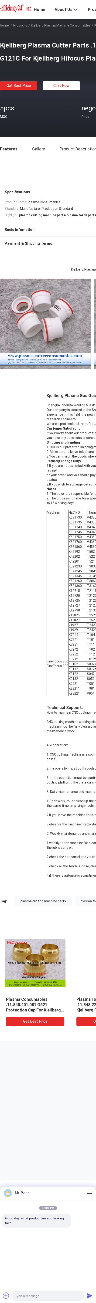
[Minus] (89, 1193)
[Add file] (6, 1295)
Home (4, 25)
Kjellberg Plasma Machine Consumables (61, 25)
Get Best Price (19, 85)
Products (20, 25)
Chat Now (61, 85)
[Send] (89, 1295)
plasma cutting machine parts (43, 901)
